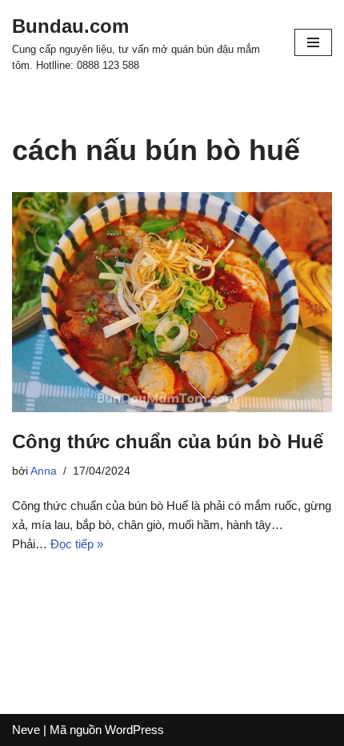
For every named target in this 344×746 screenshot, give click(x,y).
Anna (43, 471)
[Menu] (313, 42)
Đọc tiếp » (76, 544)
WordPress (134, 729)
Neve (26, 729)
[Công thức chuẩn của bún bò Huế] (172, 302)
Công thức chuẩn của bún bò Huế (167, 441)
